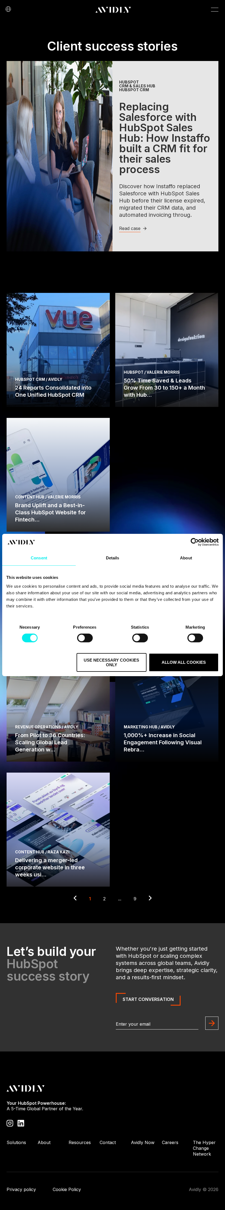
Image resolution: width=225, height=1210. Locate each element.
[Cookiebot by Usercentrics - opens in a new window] (195, 542)
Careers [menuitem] (170, 1142)
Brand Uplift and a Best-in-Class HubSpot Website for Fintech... (50, 512)
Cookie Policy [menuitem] (67, 1189)
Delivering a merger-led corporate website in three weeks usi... (50, 867)
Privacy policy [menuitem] (21, 1189)
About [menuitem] (44, 1142)
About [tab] (186, 558)
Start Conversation (148, 999)
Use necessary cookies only (111, 662)
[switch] (85, 638)
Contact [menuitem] (108, 1142)
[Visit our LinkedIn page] (21, 1122)
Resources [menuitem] (80, 1142)
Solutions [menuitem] (16, 1142)
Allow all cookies (184, 662)
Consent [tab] (39, 558)
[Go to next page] (150, 898)
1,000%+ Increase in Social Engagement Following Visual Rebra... (163, 742)
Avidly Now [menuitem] (142, 1142)
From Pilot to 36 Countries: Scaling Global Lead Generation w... (50, 742)
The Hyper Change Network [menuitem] (204, 1148)
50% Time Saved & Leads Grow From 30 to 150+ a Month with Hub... (164, 387)
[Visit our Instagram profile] (10, 1122)
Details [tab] (112, 558)
